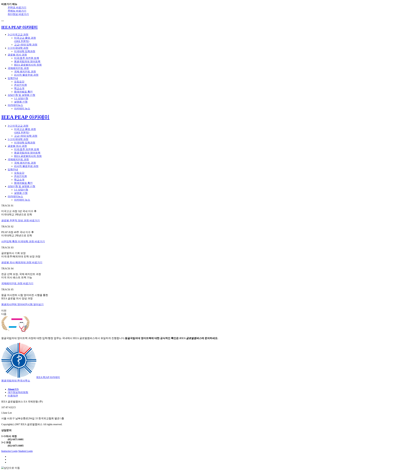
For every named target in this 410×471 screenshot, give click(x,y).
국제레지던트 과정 (18, 68)
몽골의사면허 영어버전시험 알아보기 (22, 304)
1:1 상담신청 (21, 98)
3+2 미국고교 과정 (18, 34)
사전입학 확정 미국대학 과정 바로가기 (23, 241)
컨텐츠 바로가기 (17, 7)
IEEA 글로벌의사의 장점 (28, 64)
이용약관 (13, 395)
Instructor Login (9, 451)
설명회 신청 (21, 101)
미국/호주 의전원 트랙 (26, 58)
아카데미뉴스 (15, 105)
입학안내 (13, 78)
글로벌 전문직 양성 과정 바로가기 (20, 220)
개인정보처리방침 (18, 392)
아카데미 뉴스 (22, 108)
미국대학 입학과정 (24, 51)
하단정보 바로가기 (18, 14)
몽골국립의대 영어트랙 (27, 61)
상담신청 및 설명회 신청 (21, 95)
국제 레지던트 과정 (25, 71)
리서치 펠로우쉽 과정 (26, 75)
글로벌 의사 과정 (17, 54)
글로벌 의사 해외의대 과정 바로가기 (21, 262)
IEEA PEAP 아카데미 (25, 117)
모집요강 (19, 81)
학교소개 (19, 88)
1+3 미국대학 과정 (18, 48)
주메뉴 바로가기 (17, 10)
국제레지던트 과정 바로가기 (17, 283)
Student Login (25, 451)
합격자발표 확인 (23, 91)
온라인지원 (20, 85)
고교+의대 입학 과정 (25, 44)
